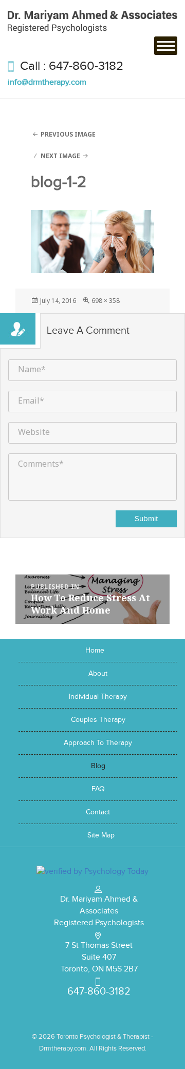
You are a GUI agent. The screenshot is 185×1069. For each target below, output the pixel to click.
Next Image (60, 155)
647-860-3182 (86, 66)
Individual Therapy (98, 697)
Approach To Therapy (98, 743)
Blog (98, 766)
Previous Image (68, 134)
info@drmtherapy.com (47, 82)
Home (94, 650)
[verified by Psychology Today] (92, 870)
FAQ (98, 789)
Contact (98, 812)
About (97, 674)
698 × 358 (105, 300)
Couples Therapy (98, 720)
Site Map (101, 835)
